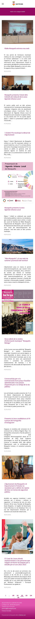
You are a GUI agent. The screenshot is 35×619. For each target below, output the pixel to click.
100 (13, 595)
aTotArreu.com (22, 615)
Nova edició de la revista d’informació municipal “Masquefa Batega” (17, 341)
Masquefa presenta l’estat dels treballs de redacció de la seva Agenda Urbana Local (16, 97)
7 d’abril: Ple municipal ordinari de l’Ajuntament (17, 134)
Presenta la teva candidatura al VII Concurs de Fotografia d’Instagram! (17, 420)
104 (31, 595)
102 (22, 595)
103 (26, 595)
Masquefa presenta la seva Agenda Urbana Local (14, 209)
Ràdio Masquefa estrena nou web (16, 48)
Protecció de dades (6, 611)
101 (18, 595)
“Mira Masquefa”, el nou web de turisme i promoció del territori (16, 259)
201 (18, 597)
